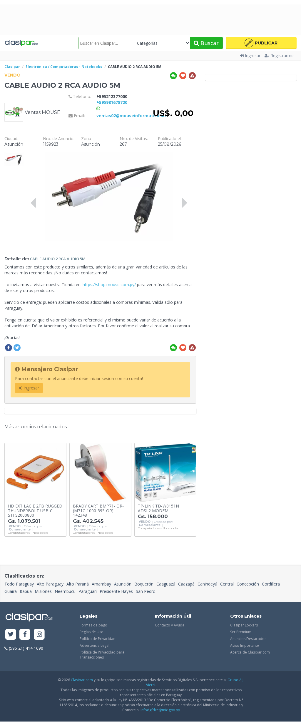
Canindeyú (207, 584)
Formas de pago (93, 625)
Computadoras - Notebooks (28, 533)
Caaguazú (165, 584)
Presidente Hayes (116, 591)
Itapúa (26, 591)
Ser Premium (240, 631)
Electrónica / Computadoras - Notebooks (64, 66)
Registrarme (282, 55)
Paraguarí (87, 591)
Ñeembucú (65, 591)
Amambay (101, 584)
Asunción (122, 584)
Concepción (248, 584)
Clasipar (12, 66)
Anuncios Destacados (248, 638)
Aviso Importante (244, 645)
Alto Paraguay (50, 584)
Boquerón (143, 584)
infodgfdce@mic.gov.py (160, 709)
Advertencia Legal (94, 645)
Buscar (209, 43)
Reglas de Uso (91, 631)
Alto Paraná (77, 584)
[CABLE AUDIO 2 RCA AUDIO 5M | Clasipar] (14, 155)
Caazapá (186, 584)
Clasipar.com (82, 679)
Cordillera (271, 584)
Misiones (43, 591)
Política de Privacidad (98, 638)
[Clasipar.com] (21, 43)
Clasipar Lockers (244, 625)
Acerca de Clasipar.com (250, 652)
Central (227, 584)
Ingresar (252, 55)
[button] (261, 43)
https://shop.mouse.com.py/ (109, 284)
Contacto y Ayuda (169, 625)
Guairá (10, 591)
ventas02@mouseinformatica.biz (131, 115)
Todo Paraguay (19, 584)
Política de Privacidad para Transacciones (102, 655)
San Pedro (145, 591)
